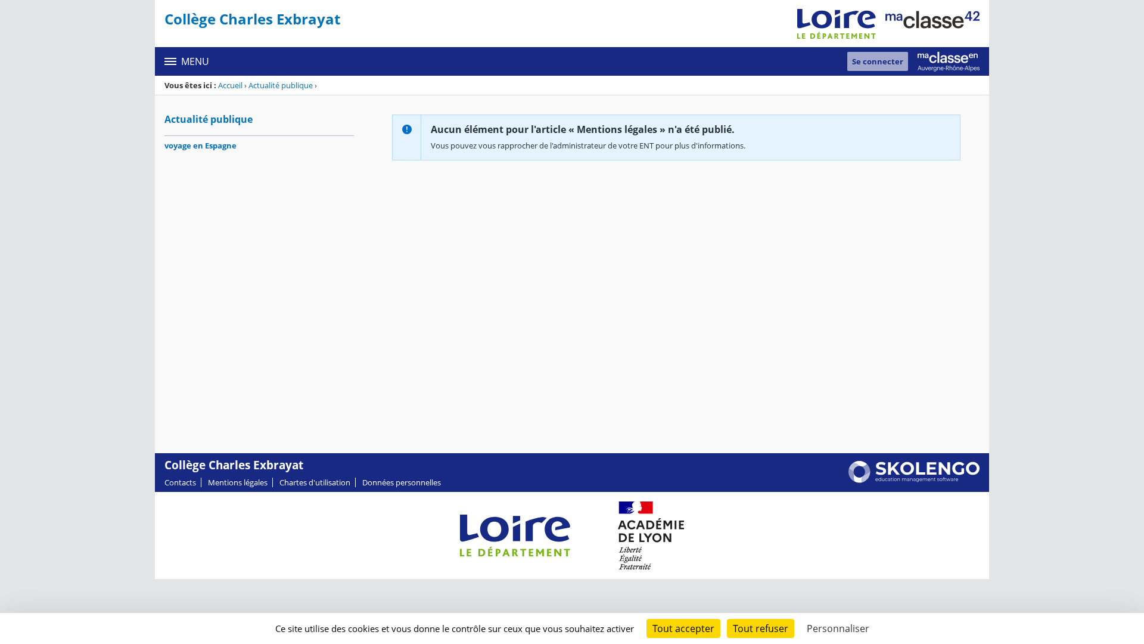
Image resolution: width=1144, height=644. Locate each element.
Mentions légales (238, 482)
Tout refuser (760, 628)
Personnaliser (838, 628)
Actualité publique (280, 85)
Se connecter (877, 61)
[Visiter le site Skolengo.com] (914, 480)
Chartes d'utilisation (314, 482)
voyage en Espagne (200, 145)
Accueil (230, 85)
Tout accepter (683, 628)
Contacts (180, 482)
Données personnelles (401, 482)
